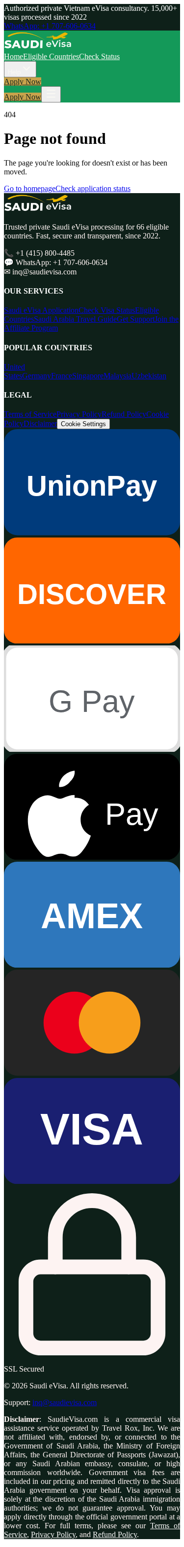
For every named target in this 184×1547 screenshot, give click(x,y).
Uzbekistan (148, 375)
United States (14, 371)
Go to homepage (29, 188)
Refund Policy (124, 414)
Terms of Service (30, 414)
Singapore (88, 375)
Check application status (93, 188)
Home (13, 56)
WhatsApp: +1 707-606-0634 (50, 26)
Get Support (136, 319)
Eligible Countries (51, 56)
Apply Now (22, 81)
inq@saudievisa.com (64, 1402)
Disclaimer (40, 423)
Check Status (99, 56)
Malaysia (117, 375)
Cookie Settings (83, 424)
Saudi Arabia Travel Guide (75, 319)
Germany (36, 375)
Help (14, 72)
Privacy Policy (79, 414)
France (61, 375)
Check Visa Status (107, 310)
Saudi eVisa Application (41, 310)
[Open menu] (51, 94)
